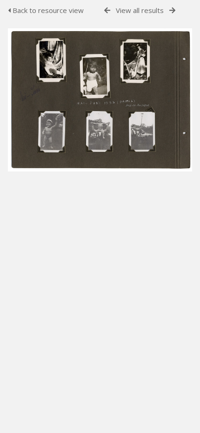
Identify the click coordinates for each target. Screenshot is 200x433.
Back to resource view (47, 10)
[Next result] (172, 10)
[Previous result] (107, 10)
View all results (140, 10)
